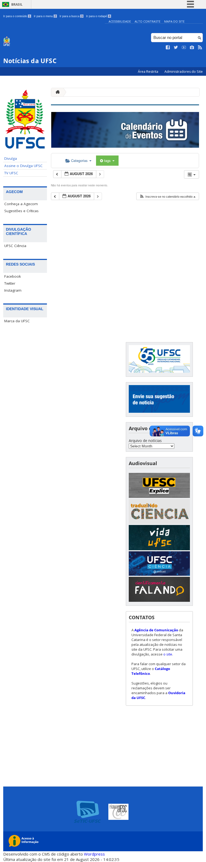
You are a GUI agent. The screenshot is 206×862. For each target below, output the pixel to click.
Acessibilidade (120, 21)
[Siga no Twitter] (176, 47)
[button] (167, 196)
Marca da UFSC (17, 320)
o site (167, 654)
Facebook (12, 276)
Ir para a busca (71, 16)
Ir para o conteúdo (16, 16)
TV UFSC (11, 173)
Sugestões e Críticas (21, 210)
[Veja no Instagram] (192, 47)
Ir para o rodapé (98, 16)
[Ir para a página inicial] (56, 92)
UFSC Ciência (15, 245)
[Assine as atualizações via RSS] (200, 47)
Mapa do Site (174, 21)
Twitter (9, 283)
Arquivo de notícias (145, 440)
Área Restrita (148, 71)
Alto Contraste (147, 21)
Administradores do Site (183, 71)
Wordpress (94, 854)
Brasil (17, 4)
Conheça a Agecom (21, 203)
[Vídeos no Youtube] (184, 47)
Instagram (12, 290)
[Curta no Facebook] (168, 47)
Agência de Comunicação (156, 630)
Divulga (10, 158)
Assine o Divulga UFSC (23, 165)
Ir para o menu (45, 16)
